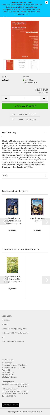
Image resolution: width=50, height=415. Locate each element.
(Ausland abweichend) (30, 82)
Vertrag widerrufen (10, 405)
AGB (3, 337)
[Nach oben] (43, 411)
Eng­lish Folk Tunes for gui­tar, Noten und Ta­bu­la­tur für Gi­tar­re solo (12, 221)
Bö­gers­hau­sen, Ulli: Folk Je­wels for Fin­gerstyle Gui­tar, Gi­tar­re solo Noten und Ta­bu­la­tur (12, 279)
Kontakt (5, 324)
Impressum (6, 320)
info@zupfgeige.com (9, 377)
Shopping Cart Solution (16, 412)
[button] (6, 99)
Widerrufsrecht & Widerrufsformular (15, 333)
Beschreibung (9, 132)
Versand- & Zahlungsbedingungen (14, 329)
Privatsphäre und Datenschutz (13, 342)
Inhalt (5, 175)
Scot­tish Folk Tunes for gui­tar (37, 219)
